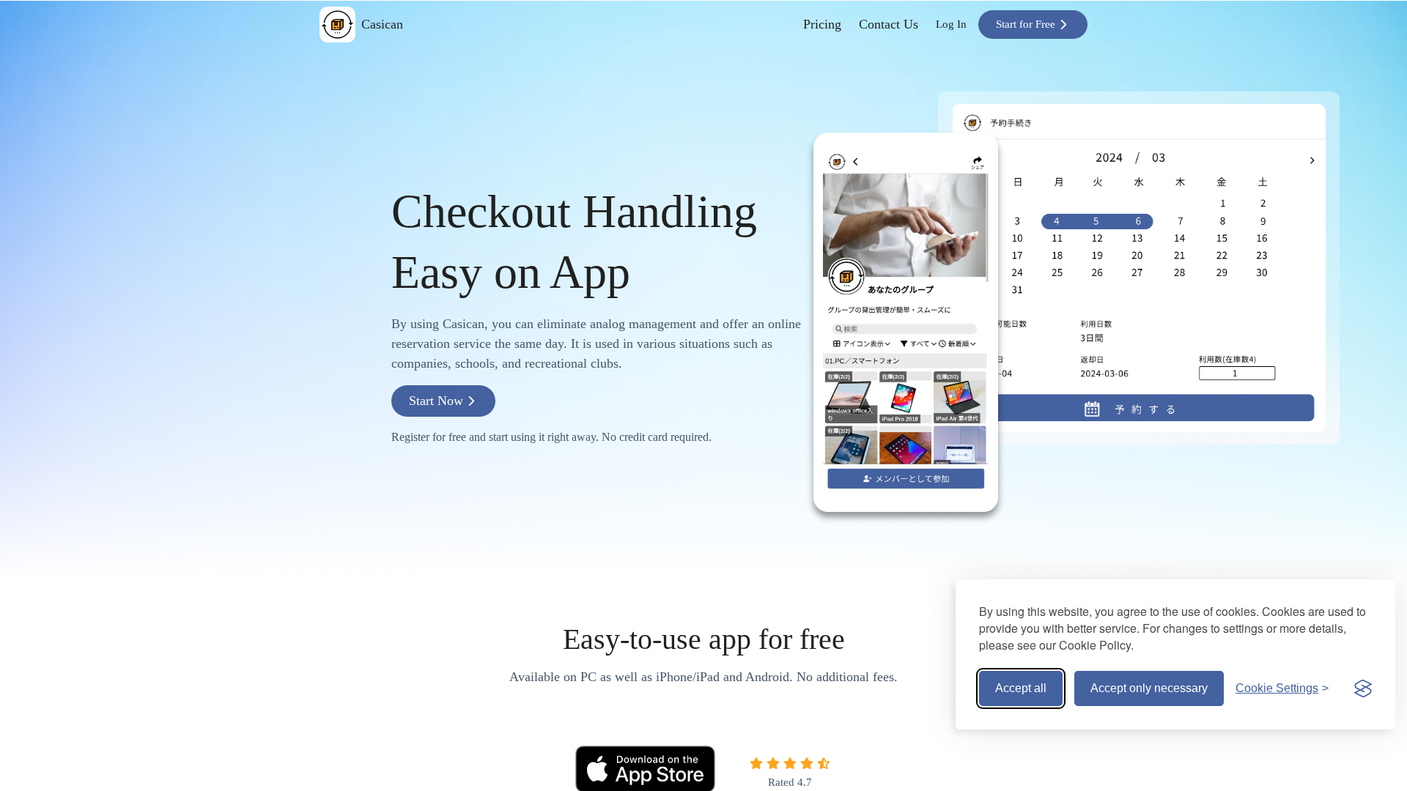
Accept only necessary (1149, 688)
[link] (822, 24)
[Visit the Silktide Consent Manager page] (1363, 688)
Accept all (1020, 688)
